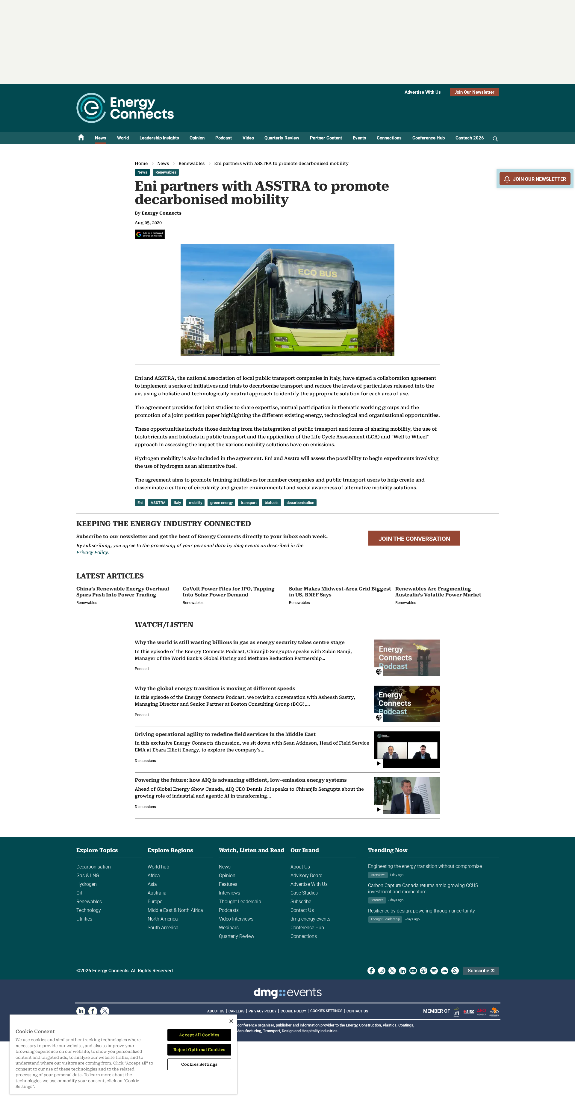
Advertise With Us (423, 92)
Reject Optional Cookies (199, 1049)
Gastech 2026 (470, 138)
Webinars (229, 927)
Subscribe (300, 901)
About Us (300, 867)
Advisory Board (306, 875)
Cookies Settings (326, 1011)
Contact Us (302, 910)
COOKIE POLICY (293, 1011)
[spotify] (434, 970)
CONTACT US (357, 1011)
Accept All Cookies (199, 1035)
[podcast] (423, 970)
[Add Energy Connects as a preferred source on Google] (150, 234)
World (123, 138)
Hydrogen (86, 884)
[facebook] (371, 970)
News (100, 138)
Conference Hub (428, 138)
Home (141, 163)
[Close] (231, 1021)
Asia (152, 884)
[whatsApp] (455, 970)
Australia (157, 893)
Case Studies (304, 893)
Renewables (191, 163)
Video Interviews (236, 919)
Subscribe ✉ (481, 971)
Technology (88, 910)
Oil (79, 893)
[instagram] (381, 970)
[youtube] (413, 970)
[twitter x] (392, 970)
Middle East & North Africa (175, 910)
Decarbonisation (93, 867)
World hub (158, 867)
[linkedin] (402, 970)
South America (163, 927)
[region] (123, 1054)
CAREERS (236, 1011)
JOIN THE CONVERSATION (414, 538)
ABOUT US (215, 1011)
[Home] (81, 138)
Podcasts (229, 910)
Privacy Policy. (92, 552)
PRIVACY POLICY (262, 1011)
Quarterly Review (281, 138)
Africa (154, 875)
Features (228, 884)
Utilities (84, 919)
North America (163, 919)
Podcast (223, 138)
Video (248, 138)
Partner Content (326, 138)
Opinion (197, 138)
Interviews (229, 893)
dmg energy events (310, 919)
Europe (155, 901)
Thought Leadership (240, 901)
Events (359, 138)
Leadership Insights (159, 138)
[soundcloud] (444, 970)
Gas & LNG (87, 875)
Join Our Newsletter (474, 92)
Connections (389, 138)
